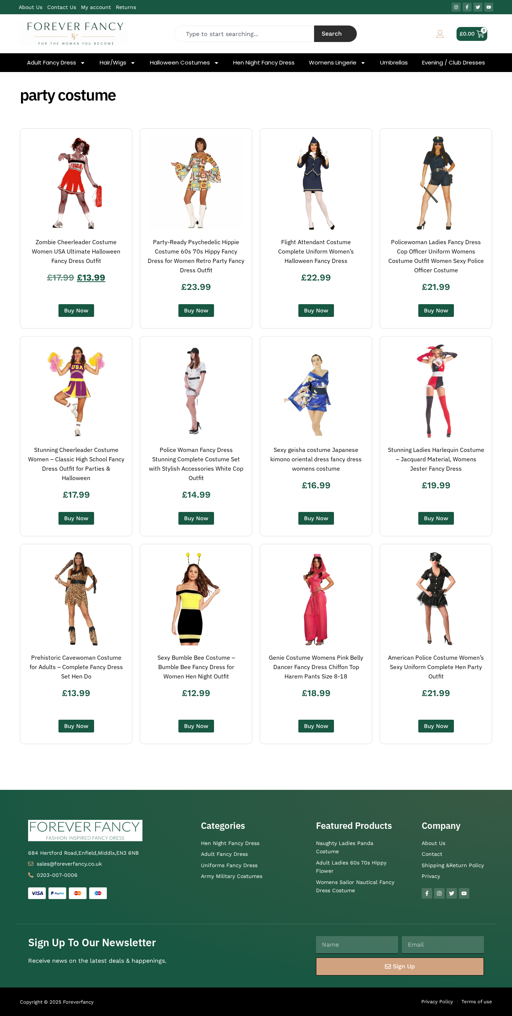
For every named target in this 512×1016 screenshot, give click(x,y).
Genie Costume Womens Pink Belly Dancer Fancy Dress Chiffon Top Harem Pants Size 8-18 (316, 667)
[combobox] (244, 34)
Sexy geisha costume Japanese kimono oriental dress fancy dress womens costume (316, 459)
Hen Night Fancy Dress (264, 62)
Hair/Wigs (113, 62)
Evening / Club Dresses (453, 62)
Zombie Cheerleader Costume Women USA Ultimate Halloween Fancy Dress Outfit (76, 251)
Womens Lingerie (332, 62)
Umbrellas (394, 62)
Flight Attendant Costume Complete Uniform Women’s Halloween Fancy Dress (316, 251)
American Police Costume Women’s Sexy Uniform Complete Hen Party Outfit (436, 667)
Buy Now (76, 310)
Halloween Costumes (180, 62)
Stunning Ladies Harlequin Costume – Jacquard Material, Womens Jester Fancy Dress (436, 459)
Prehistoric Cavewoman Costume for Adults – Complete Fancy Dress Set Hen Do (76, 667)
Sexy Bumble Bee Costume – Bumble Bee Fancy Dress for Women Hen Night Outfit (196, 667)
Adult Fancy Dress (51, 62)
